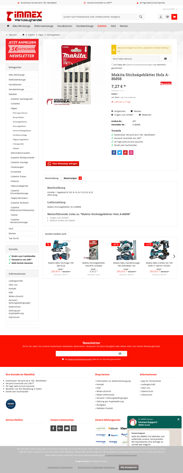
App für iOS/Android (151, 381)
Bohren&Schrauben (20, 153)
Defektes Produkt (105, 408)
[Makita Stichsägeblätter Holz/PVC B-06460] (94, 250)
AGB (11, 292)
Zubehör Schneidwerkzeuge (19, 192)
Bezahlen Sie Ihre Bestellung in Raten (24, 388)
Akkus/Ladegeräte (19, 186)
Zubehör (13, 94)
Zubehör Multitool (19, 202)
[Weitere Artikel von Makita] (166, 83)
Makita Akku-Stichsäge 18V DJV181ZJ (61, 264)
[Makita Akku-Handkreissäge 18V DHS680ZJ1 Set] (127, 250)
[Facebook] (114, 152)
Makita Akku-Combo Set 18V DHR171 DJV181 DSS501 (159, 264)
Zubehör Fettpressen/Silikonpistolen (23, 209)
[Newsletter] (22, 49)
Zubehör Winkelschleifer (23, 157)
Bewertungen (72, 178)
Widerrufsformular (106, 394)
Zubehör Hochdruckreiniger (19, 221)
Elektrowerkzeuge (17, 79)
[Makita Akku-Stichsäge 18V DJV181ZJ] (61, 250)
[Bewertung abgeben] (135, 82)
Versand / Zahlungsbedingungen (19, 301)
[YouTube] (67, 428)
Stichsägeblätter (19, 122)
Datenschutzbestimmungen (139, 64)
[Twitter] (119, 152)
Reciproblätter (18, 117)
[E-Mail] (125, 152)
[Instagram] (131, 152)
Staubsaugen (17, 167)
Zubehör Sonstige (19, 162)
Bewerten (146, 114)
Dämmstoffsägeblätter (21, 130)
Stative (14, 215)
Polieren (15, 181)
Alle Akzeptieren (129, 467)
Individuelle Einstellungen (60, 467)
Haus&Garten (15, 84)
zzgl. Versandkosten (128, 97)
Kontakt (12, 288)
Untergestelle (18, 144)
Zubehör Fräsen (18, 176)
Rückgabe (101, 404)
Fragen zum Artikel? (123, 114)
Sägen (14, 108)
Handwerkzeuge (16, 89)
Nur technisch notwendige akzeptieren (96, 467)
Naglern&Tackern (19, 198)
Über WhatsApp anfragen (64, 163)
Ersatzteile (16, 171)
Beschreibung (51, 178)
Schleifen (15, 103)
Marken (12, 233)
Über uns (13, 284)
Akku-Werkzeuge (17, 74)
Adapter (15, 148)
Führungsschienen (19, 113)
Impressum (14, 317)
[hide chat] (178, 419)
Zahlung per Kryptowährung (16, 312)
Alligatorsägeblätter (20, 139)
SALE (11, 228)
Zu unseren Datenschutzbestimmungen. (121, 455)
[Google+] (60, 428)
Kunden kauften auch (55, 234)
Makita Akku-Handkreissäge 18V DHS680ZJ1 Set (126, 264)
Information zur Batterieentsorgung (114, 381)
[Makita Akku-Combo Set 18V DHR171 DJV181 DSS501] (159, 250)
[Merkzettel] (168, 17)
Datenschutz (15, 306)
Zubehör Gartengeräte (22, 99)
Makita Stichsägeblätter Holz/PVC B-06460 (93, 264)
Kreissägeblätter (19, 126)
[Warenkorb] (174, 17)
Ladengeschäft (16, 280)
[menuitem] (169, 9)
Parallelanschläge (19, 135)
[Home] (8, 26)
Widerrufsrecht (16, 296)
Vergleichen (120, 111)
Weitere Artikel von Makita (62, 220)
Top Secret (14, 238)
